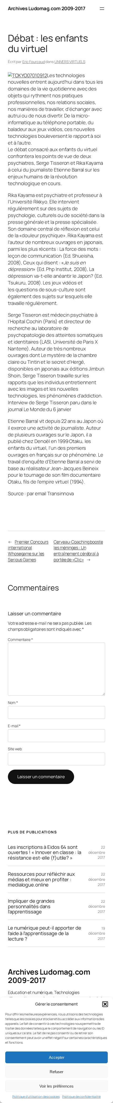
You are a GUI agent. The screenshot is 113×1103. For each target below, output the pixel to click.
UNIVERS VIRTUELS (69, 61)
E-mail (14, 725)
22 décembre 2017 (96, 852)
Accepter (56, 1057)
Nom (13, 702)
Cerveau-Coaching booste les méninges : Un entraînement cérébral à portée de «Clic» (78, 550)
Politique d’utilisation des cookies (36, 1097)
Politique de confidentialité (81, 1097)
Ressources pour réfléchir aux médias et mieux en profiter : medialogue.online (41, 879)
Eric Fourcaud (33, 61)
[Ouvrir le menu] (102, 8)
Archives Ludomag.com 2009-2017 (46, 8)
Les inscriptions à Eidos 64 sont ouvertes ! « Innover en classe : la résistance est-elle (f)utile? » (44, 852)
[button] (105, 1004)
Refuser (56, 1072)
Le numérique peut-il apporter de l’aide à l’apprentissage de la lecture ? (44, 933)
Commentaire (20, 639)
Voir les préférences (56, 1086)
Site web (15, 748)
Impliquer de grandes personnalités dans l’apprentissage (31, 906)
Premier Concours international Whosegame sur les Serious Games (28, 550)
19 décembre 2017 (96, 933)
